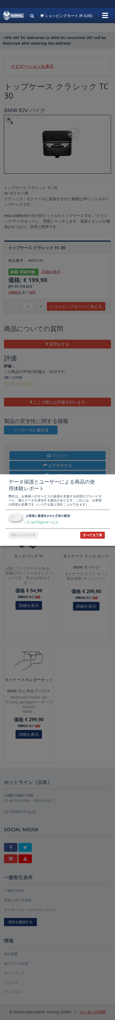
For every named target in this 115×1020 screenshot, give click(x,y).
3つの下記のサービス (42, 522)
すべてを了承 (92, 535)
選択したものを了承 (23, 535)
